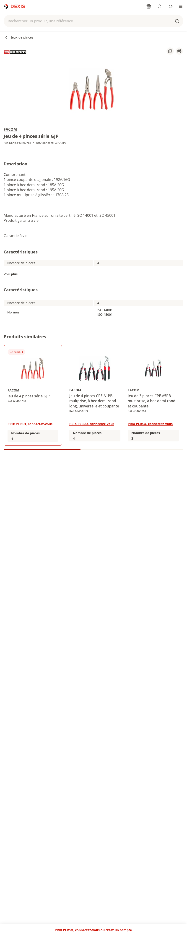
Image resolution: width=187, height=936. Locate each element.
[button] (93, 21)
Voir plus (11, 274)
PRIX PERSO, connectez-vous (30, 424)
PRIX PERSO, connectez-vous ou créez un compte (93, 930)
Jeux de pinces (22, 37)
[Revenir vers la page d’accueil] (14, 6)
